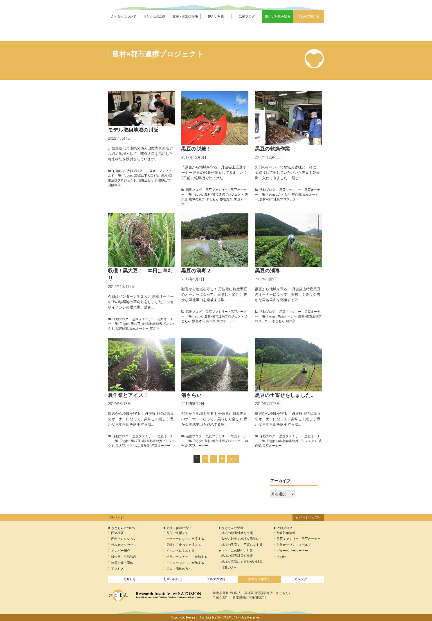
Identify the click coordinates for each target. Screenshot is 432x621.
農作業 (296, 194)
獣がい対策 (216, 16)
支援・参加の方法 (185, 16)
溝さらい (191, 395)
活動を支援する (308, 16)
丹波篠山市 (163, 180)
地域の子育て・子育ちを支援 (241, 545)
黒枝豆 (135, 324)
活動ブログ (247, 16)
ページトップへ (310, 517)
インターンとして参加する (185, 563)
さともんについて (123, 16)
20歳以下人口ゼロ (147, 175)
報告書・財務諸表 (123, 557)
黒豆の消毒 (267, 270)
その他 (281, 557)
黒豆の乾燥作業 (272, 149)
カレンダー (302, 579)
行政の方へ (229, 568)
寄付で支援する (177, 533)
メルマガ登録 (216, 579)
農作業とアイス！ (128, 395)
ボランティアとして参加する (186, 557)
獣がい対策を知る (277, 16)
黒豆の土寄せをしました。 (285, 395)
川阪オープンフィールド (294, 545)
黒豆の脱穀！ (196, 149)
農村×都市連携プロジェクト (224, 194)
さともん (212, 199)
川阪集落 (114, 185)
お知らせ (118, 171)
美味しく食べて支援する (183, 545)
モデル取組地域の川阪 (133, 130)
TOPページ (116, 517)
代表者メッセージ (123, 545)
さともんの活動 (154, 16)
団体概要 (117, 533)
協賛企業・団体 (122, 563)
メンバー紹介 (120, 551)
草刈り (154, 328)
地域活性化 (145, 180)
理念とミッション (123, 539)
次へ (232, 459)
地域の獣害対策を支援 (237, 533)
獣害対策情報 (286, 533)
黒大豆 (120, 445)
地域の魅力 (197, 199)
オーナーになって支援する (185, 539)
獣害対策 (226, 199)
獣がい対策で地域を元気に (240, 539)
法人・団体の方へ (178, 569)
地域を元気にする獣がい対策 (241, 562)
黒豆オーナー (139, 328)
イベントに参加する (180, 551)
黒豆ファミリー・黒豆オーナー (299, 539)
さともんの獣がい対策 (237, 551)
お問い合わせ (172, 579)
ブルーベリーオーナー (292, 551)
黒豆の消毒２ (196, 270)
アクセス (117, 569)
